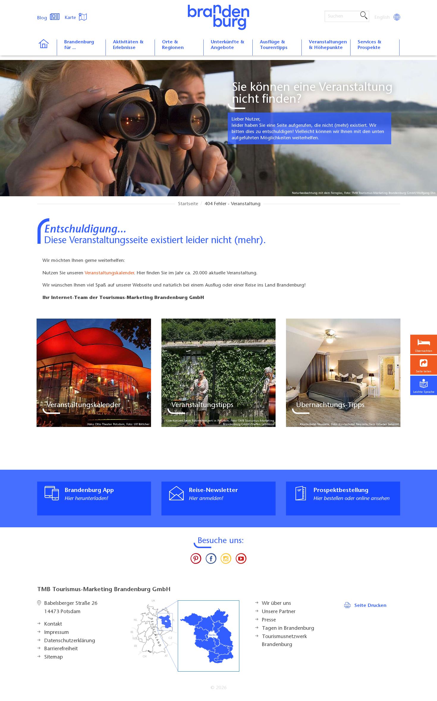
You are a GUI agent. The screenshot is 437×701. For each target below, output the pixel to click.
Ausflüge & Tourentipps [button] (273, 45)
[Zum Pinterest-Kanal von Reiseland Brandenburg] (195, 560)
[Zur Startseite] (47, 47)
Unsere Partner (278, 612)
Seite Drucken (370, 605)
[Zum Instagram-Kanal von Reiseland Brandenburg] (225, 560)
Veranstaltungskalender (109, 273)
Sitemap (53, 657)
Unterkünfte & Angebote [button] (227, 45)
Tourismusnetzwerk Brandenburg (284, 641)
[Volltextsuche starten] (364, 15)
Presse (269, 620)
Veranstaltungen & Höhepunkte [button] (328, 45)
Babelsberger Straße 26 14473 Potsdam (71, 608)
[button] (423, 364)
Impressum (56, 632)
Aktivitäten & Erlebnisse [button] (128, 45)
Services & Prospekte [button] (369, 45)
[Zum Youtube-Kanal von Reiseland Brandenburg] (240, 560)
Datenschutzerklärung (69, 641)
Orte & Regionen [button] (173, 45)
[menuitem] (383, 17)
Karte (71, 17)
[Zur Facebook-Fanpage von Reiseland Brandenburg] (211, 560)
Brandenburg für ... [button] (79, 45)
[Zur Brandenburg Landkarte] (185, 636)
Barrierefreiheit (61, 649)
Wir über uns (276, 603)
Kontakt (53, 624)
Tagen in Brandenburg (288, 628)
